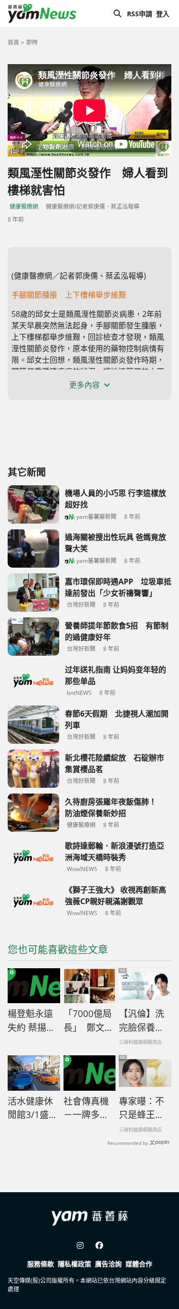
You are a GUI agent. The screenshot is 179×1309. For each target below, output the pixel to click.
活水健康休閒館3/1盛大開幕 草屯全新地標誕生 (33, 1108)
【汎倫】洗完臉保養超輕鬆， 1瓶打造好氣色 (141, 1020)
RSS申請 (139, 13)
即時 (32, 42)
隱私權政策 (74, 1263)
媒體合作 (139, 1263)
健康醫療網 (24, 206)
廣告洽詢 (108, 1263)
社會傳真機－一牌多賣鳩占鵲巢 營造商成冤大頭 (87, 1108)
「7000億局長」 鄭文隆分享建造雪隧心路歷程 (88, 1020)
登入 (162, 13)
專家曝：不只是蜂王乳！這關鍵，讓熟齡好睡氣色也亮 (141, 1108)
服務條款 (40, 1263)
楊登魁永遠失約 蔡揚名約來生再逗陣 (31, 1020)
